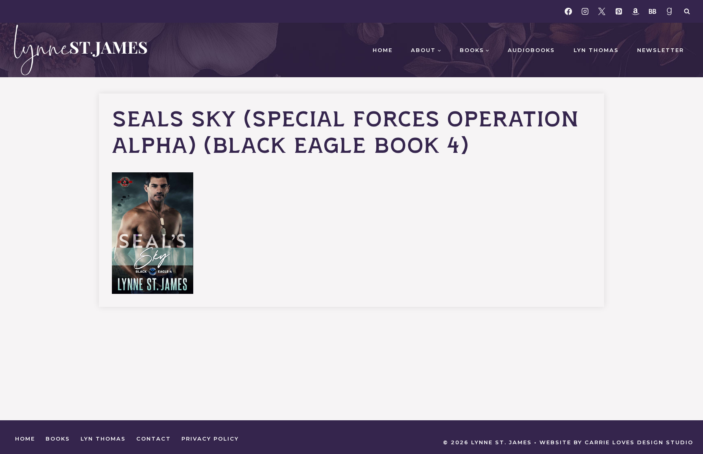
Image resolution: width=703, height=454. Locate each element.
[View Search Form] (687, 11)
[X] (601, 11)
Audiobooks (531, 50)
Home (383, 50)
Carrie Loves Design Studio (639, 442)
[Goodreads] (669, 11)
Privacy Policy (210, 438)
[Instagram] (585, 11)
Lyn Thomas (596, 50)
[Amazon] (635, 11)
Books (58, 438)
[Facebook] (568, 11)
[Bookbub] (652, 11)
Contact (153, 438)
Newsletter (660, 50)
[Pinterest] (618, 11)
